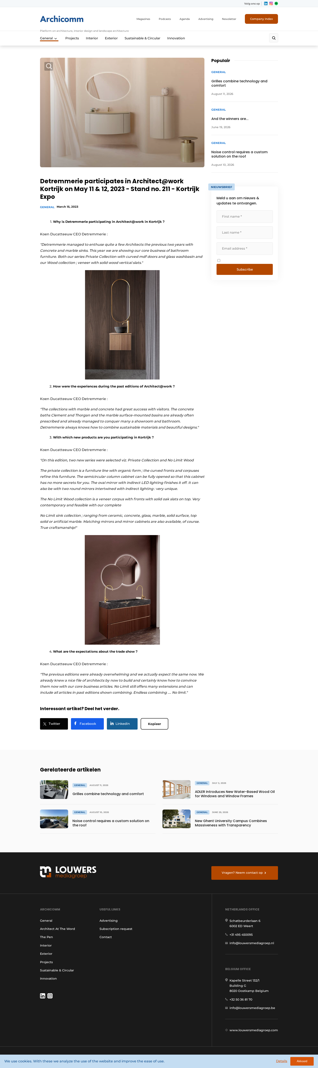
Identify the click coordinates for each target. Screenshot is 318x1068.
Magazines (143, 19)
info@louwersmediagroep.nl (252, 943)
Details (281, 1061)
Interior (92, 38)
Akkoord (302, 1061)
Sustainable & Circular (142, 38)
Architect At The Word (57, 929)
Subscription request (116, 929)
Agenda (185, 19)
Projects (72, 38)
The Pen (46, 937)
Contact (106, 937)
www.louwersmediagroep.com (254, 1030)
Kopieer (154, 724)
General (46, 38)
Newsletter (229, 19)
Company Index (261, 19)
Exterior (111, 38)
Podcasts (165, 19)
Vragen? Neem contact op (242, 873)
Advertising (205, 19)
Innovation (176, 38)
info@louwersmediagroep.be (252, 1008)
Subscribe (245, 269)
